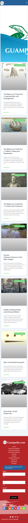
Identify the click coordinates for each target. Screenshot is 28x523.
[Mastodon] (18, 508)
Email (5, 488)
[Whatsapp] (23, 508)
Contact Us (14, 459)
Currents (14, 454)
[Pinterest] (15, 508)
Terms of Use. (23, 519)
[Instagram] (13, 517)
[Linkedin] (12, 508)
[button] (14, 467)
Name (5, 471)
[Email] (17, 517)
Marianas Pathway (14, 450)
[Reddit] (9, 508)
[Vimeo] (15, 517)
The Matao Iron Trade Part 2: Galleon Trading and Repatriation (13, 151)
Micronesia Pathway (14, 452)
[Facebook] (4, 508)
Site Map (14, 463)
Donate (14, 456)
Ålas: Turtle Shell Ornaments (14, 362)
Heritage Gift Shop (14, 458)
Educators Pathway (14, 448)
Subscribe (14, 497)
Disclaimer (14, 461)
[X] (7, 508)
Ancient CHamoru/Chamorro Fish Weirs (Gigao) (13, 257)
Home (14, 446)
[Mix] (21, 508)
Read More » (7, 112)
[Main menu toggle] (26, 2)
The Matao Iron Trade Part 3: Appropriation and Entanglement (13, 96)
